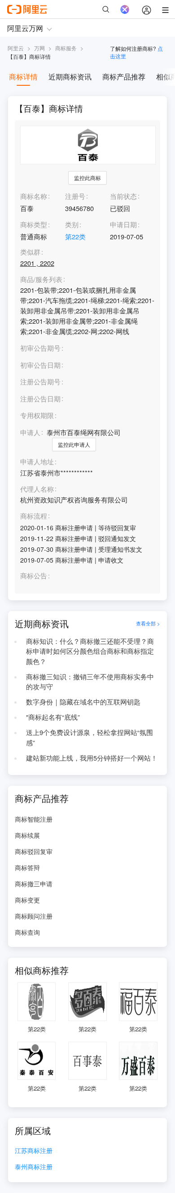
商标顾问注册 (33, 915)
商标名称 (33, 196)
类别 (72, 224)
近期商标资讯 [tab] (70, 76)
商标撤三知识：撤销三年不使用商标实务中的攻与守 (90, 681)
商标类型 (33, 224)
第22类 (75, 236)
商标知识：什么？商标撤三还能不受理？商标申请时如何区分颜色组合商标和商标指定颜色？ (90, 651)
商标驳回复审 (33, 851)
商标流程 (33, 516)
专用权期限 (37, 415)
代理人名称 (37, 489)
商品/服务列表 (41, 279)
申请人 (30, 432)
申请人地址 (37, 462)
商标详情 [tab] (23, 76)
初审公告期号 (40, 347)
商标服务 (66, 48)
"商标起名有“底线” (53, 717)
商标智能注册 (33, 818)
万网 (39, 48)
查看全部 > (148, 623)
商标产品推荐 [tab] (123, 76)
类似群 (30, 252)
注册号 (75, 196)
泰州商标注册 (33, 1167)
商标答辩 (27, 867)
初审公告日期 (40, 365)
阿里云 (16, 48)
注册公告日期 (40, 398)
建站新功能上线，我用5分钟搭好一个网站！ (92, 757)
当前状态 (123, 196)
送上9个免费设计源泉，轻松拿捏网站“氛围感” (89, 737)
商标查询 (27, 932)
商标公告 (33, 576)
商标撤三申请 (33, 883)
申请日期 (123, 224)
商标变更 (27, 899)
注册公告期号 (40, 381)
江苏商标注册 (33, 1151)
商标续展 (27, 835)
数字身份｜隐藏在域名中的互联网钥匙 (83, 701)
